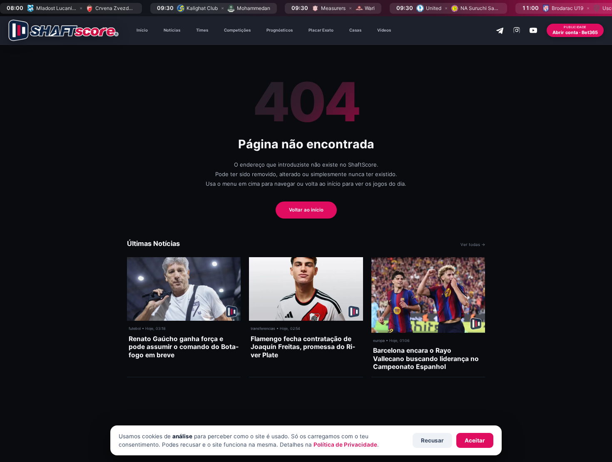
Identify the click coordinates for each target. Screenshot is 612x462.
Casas (355, 30)
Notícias (172, 30)
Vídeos (384, 30)
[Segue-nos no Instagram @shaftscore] (516, 30)
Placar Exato (320, 30)
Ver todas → (472, 244)
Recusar (432, 440)
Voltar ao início (306, 210)
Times (202, 30)
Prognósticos (279, 30)
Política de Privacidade (345, 444)
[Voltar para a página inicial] (63, 30)
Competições (237, 30)
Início (142, 30)
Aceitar (475, 440)
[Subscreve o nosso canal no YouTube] (533, 30)
